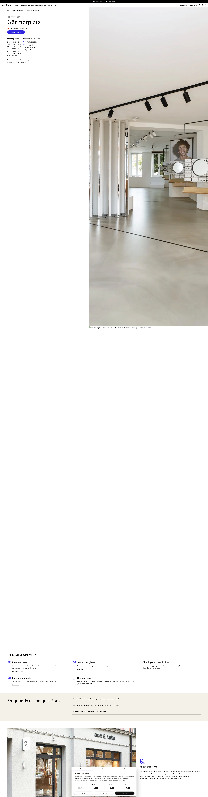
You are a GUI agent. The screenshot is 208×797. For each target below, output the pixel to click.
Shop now (112, 1)
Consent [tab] (82, 769)
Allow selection (104, 793)
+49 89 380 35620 (31, 42)
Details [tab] (104, 769)
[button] (203, 5)
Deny (83, 793)
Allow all (124, 793)
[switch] (96, 788)
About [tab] (125, 769)
